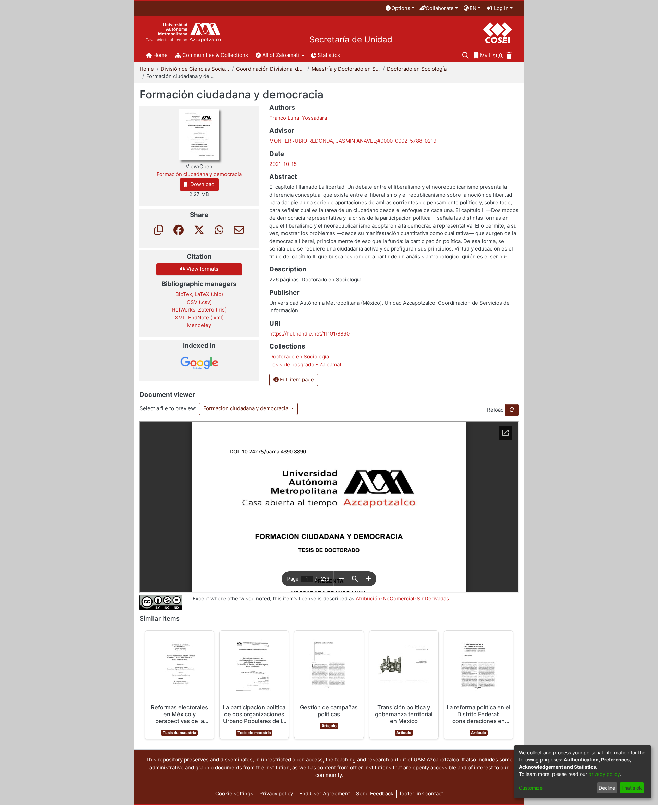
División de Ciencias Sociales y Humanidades (195, 68)
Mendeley (199, 325)
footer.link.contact (421, 793)
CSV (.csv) (199, 302)
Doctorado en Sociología (417, 68)
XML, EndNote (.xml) (199, 317)
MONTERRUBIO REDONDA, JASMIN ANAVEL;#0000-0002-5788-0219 (352, 140)
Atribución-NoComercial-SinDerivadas (402, 598)
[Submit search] (466, 56)
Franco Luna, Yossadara (298, 117)
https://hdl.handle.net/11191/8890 (309, 333)
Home (146, 68)
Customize (531, 788)
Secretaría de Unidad (350, 40)
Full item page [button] (296, 379)
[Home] (183, 33)
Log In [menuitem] (500, 8)
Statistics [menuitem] (329, 55)
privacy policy (604, 774)
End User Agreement (324, 793)
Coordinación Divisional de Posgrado (270, 68)
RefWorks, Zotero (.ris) (199, 309)
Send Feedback (374, 793)
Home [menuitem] (160, 55)
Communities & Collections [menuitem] (215, 55)
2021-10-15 (283, 164)
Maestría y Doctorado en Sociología (346, 68)
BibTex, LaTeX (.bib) (199, 294)
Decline (607, 788)
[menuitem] (399, 8)
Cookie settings (234, 793)
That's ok (631, 788)
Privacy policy (276, 793)
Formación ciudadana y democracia (246, 408)
